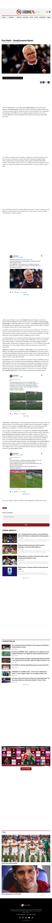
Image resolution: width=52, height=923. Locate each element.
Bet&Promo (43, 17)
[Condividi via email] (46, 82)
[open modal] (49, 12)
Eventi (36, 17)
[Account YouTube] (29, 917)
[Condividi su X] (43, 82)
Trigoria (11, 17)
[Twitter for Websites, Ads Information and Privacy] (42, 290)
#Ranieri (21, 259)
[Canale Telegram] (32, 917)
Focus (31, 17)
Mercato (19, 17)
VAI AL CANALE (26, 769)
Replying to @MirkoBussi (15, 379)
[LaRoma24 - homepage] (26, 11)
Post (26, 525)
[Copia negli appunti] (49, 82)
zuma (5, 42)
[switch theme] (47, 12)
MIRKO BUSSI (11, 107)
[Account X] (20, 917)
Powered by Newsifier (26, 920)
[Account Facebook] (23, 917)
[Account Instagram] (26, 917)
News (3, 17)
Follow (21, 257)
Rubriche (49, 17)
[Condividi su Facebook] (41, 82)
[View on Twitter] (41, 256)
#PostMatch (27, 259)
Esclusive (25, 17)
